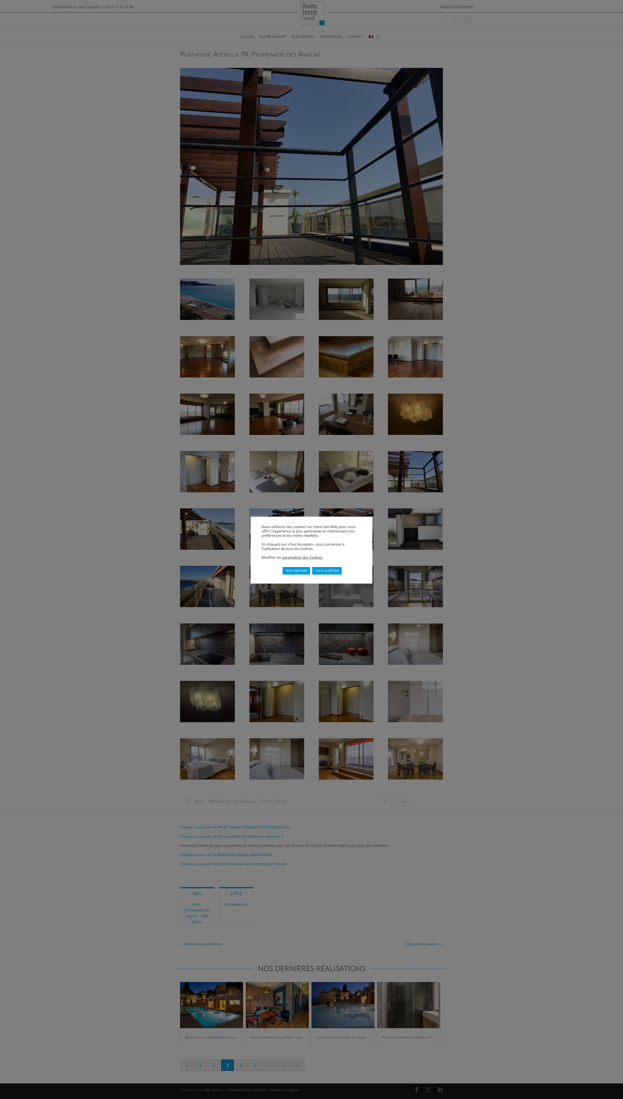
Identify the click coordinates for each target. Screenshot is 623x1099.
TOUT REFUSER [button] (296, 570)
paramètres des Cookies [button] (302, 557)
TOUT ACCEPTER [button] (327, 570)
